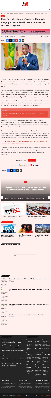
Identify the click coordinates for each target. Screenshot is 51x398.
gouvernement (8, 361)
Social (6, 13)
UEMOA (3, 365)
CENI (3, 358)
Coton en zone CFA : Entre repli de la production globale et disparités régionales (42, 235)
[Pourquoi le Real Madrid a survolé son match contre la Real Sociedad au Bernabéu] (30, 369)
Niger (6, 363)
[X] (38, 390)
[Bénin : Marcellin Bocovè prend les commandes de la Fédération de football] (46, 344)
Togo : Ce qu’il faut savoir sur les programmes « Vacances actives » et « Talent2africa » (25, 235)
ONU (13, 363)
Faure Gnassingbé (21, 358)
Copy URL (32, 160)
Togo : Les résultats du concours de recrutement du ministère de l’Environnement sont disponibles (29, 289)
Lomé (16, 361)
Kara (13, 361)
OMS (9, 363)
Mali (2, 363)
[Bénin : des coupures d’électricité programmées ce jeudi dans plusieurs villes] (38, 344)
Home (42, 395)
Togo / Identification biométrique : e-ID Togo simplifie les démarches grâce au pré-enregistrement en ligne (25, 189)
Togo (20, 363)
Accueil (3, 13)
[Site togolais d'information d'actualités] (25, 4)
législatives (21, 361)
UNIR (8, 365)
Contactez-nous (47, 395)
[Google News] (23, 165)
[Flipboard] (34, 165)
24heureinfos (18, 395)
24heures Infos (4, 36)
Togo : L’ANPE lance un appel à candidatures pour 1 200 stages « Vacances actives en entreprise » (7, 235)
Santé (17, 363)
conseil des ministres (8, 358)
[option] (25, 188)
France (3, 361)
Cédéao (15, 358)
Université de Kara (13, 365)
